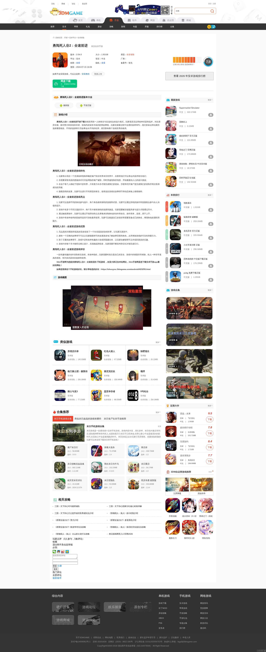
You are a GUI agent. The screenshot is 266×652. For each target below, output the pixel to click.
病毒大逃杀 (109, 447)
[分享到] (67, 551)
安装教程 (85, 74)
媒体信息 (132, 637)
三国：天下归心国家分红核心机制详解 (125, 506)
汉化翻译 (175, 637)
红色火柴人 (109, 351)
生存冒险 (81, 38)
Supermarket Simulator (189, 108)
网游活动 (204, 613)
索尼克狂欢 (109, 371)
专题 (135, 26)
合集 (172, 26)
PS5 (160, 623)
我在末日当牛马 (111, 464)
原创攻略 (162, 613)
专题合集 (183, 623)
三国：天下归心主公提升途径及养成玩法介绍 (74, 513)
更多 (158, 342)
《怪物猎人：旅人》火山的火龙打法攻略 (72, 534)
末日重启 (145, 464)
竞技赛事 (204, 608)
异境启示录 (73, 351)
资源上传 (98, 74)
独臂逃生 (144, 351)
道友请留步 (185, 455)
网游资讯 (204, 603)
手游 (65, 38)
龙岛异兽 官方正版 (192, 231)
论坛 (73, 4)
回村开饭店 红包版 (187, 178)
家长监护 (163, 637)
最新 (55, 578)
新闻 (123, 26)
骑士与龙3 (73, 391)
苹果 (76, 26)
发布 (55, 569)
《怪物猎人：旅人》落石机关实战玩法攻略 (127, 527)
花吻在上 (183, 122)
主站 (53, 4)
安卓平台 (72, 38)
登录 (210, 4)
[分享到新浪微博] (63, 551)
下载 (210, 419)
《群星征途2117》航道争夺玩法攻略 (70, 527)
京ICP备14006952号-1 (80, 642)
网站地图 (109, 637)
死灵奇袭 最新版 (148, 480)
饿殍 (142, 371)
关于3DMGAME (82, 637)
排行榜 (159, 26)
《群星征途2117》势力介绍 (66, 520)
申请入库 (186, 637)
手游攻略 (183, 613)
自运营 (84, 4)
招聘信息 (97, 637)
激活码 (203, 628)
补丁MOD (163, 608)
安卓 (64, 26)
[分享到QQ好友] (58, 551)
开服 (147, 26)
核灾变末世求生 (74, 480)
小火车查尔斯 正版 (192, 245)
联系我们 (120, 637)
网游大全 (204, 618)
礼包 (88, 26)
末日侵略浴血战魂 (75, 464)
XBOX (161, 618)
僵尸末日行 (72, 447)
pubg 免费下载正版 (192, 273)
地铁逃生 (187, 203)
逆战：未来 (185, 413)
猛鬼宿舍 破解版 (191, 217)
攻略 (111, 26)
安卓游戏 (183, 603)
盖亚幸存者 (109, 391)
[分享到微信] (54, 551)
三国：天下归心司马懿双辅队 (67, 506)
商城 (63, 4)
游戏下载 (162, 603)
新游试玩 (204, 623)
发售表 (161, 628)
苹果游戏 (183, 608)
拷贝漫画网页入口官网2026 (121, 534)
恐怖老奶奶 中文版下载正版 (196, 259)
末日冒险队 (109, 480)
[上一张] (76, 308)
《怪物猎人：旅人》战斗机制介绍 (123, 513)
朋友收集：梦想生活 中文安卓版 (193, 164)
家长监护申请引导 (147, 637)
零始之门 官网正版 (187, 150)
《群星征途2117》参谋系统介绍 (122, 520)
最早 (59, 578)
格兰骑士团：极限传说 (78, 371)
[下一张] (138, 308)
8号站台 (144, 391)
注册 (214, 4)
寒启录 (144, 447)
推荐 (52, 26)
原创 (100, 26)
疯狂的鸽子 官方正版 (188, 136)
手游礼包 (183, 618)
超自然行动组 (186, 427)
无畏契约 (184, 441)
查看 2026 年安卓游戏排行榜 (189, 76)
